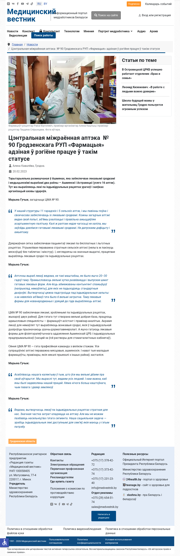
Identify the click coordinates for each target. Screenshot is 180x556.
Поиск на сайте (107, 15)
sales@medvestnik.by (104, 507)
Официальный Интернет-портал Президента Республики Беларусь (145, 462)
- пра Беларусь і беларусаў (142, 497)
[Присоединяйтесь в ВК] (13, 4)
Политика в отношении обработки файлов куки (29, 531)
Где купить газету (62, 481)
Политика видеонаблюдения (82, 529)
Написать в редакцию (104, 516)
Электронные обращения (67, 464)
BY (45, 3)
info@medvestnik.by (104, 488)
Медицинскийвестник (31, 15)
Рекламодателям (61, 477)
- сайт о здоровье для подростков (146, 487)
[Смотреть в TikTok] (31, 4)
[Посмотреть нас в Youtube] (22, 4)
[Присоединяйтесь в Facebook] (17, 4)
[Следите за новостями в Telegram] (27, 4)
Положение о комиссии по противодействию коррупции (67, 493)
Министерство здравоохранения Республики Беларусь (144, 471)
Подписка (134, 3)
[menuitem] (28, 31)
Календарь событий (158, 4)
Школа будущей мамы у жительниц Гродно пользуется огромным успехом (142, 105)
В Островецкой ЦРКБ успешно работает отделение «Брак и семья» (142, 74)
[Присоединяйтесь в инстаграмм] (8, 4)
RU (39, 3)
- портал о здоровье (147, 479)
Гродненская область (22, 441)
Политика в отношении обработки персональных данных (137, 531)
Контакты (56, 460)
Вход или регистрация (156, 15)
